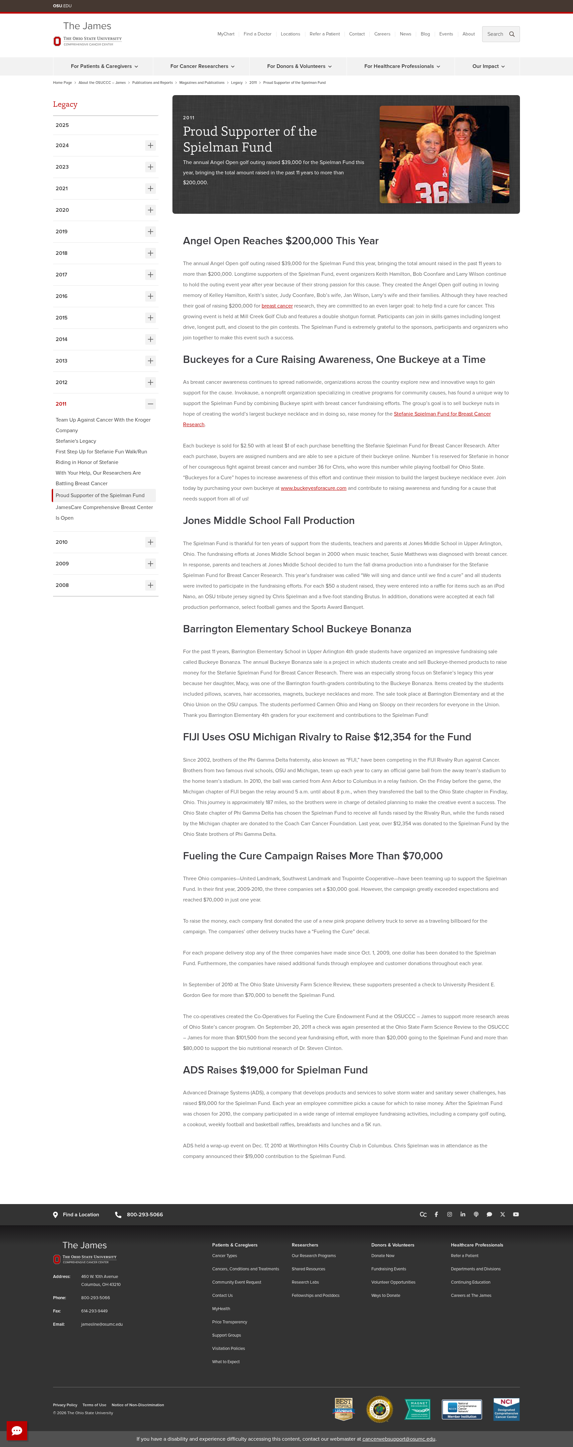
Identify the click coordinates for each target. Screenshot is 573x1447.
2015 (62, 318)
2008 (62, 585)
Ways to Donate (385, 1295)
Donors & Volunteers (392, 1245)
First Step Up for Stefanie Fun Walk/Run (101, 451)
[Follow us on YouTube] (516, 1214)
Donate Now (383, 1255)
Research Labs (305, 1282)
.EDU (62, 6)
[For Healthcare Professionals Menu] (438, 66)
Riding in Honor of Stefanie (87, 462)
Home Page (62, 83)
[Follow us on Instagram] (449, 1214)
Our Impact (486, 66)
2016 (62, 296)
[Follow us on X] (502, 1214)
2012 (62, 382)
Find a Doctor (258, 34)
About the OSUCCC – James (102, 83)
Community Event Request (236, 1282)
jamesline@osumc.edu (102, 1324)
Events (446, 34)
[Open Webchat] (17, 1430)
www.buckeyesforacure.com (314, 488)
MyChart (226, 34)
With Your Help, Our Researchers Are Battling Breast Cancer (98, 478)
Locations (290, 34)
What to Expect (226, 1361)
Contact (357, 34)
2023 (62, 167)
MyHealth (221, 1308)
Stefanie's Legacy (76, 441)
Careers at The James (471, 1295)
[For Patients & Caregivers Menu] (136, 66)
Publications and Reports (152, 83)
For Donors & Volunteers (296, 66)
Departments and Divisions (476, 1269)
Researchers (305, 1245)
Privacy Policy (65, 1405)
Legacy (237, 83)
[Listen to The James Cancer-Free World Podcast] (476, 1214)
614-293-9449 (94, 1311)
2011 (253, 83)
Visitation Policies (228, 1348)
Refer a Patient (325, 34)
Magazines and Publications (201, 83)
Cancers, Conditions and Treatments (245, 1269)
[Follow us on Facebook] (436, 1214)
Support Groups (226, 1335)
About (469, 34)
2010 (62, 542)
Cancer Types (224, 1255)
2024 (62, 145)
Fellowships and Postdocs (316, 1295)
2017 (61, 274)
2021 (62, 188)
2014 (61, 339)
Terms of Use (94, 1405)
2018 (62, 253)
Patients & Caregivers (235, 1245)
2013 (61, 361)
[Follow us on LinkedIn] (463, 1214)
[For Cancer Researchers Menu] (232, 66)
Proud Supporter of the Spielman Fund (100, 495)
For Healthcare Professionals (399, 66)
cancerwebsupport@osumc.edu (398, 1439)
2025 (62, 125)
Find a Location (81, 1214)
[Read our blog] (489, 1214)
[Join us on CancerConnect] (423, 1214)
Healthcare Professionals (477, 1245)
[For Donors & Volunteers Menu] (330, 66)
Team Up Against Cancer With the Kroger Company (103, 425)
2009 (62, 563)
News (406, 34)
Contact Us (222, 1295)
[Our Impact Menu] (503, 66)
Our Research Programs (314, 1255)
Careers (382, 34)
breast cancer (277, 306)
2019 (62, 231)
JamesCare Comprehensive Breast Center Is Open (104, 512)
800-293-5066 (145, 1214)
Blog (425, 34)
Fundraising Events (388, 1269)
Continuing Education (470, 1282)
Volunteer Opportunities (393, 1282)
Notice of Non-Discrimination (138, 1405)
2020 (62, 210)
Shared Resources (308, 1269)
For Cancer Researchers (199, 66)
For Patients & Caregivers (101, 66)
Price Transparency (229, 1322)
